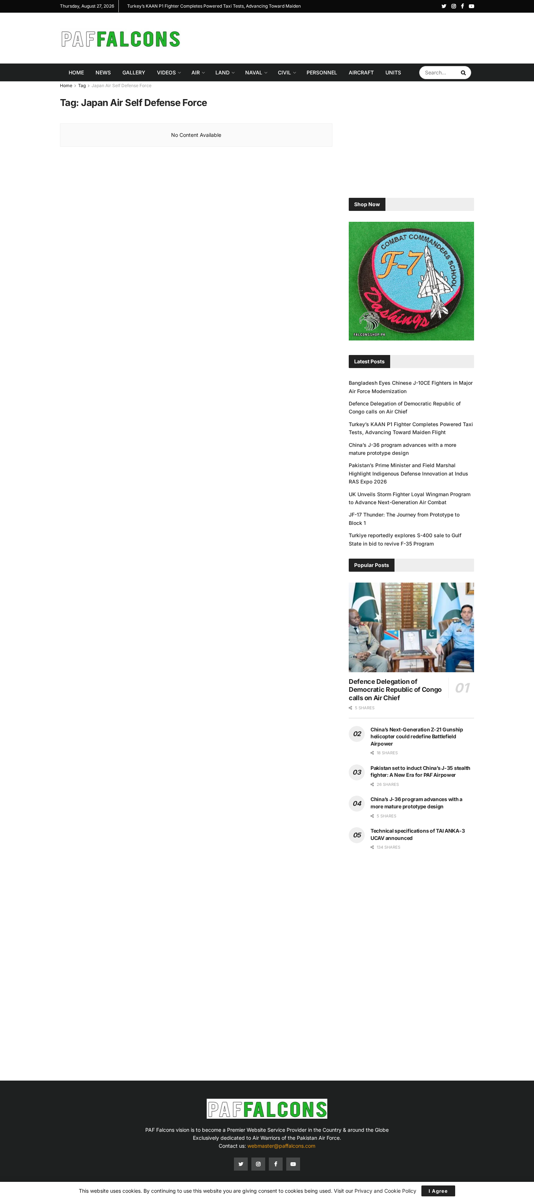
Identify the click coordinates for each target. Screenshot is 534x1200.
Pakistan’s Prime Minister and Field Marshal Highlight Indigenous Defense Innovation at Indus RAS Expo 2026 (408, 473)
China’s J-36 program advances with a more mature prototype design (194, 6)
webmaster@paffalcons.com (281, 1146)
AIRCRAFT (361, 72)
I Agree (438, 1191)
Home (76, 72)
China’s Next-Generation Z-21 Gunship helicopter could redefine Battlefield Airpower (417, 736)
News (103, 72)
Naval (253, 72)
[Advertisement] (342, 37)
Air (195, 72)
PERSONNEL (322, 72)
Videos (166, 72)
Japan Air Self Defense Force (121, 85)
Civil (284, 72)
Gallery (133, 72)
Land (222, 72)
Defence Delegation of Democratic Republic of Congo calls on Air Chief (395, 690)
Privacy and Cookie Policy (385, 1191)
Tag (82, 85)
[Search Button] (464, 72)
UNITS (393, 72)
